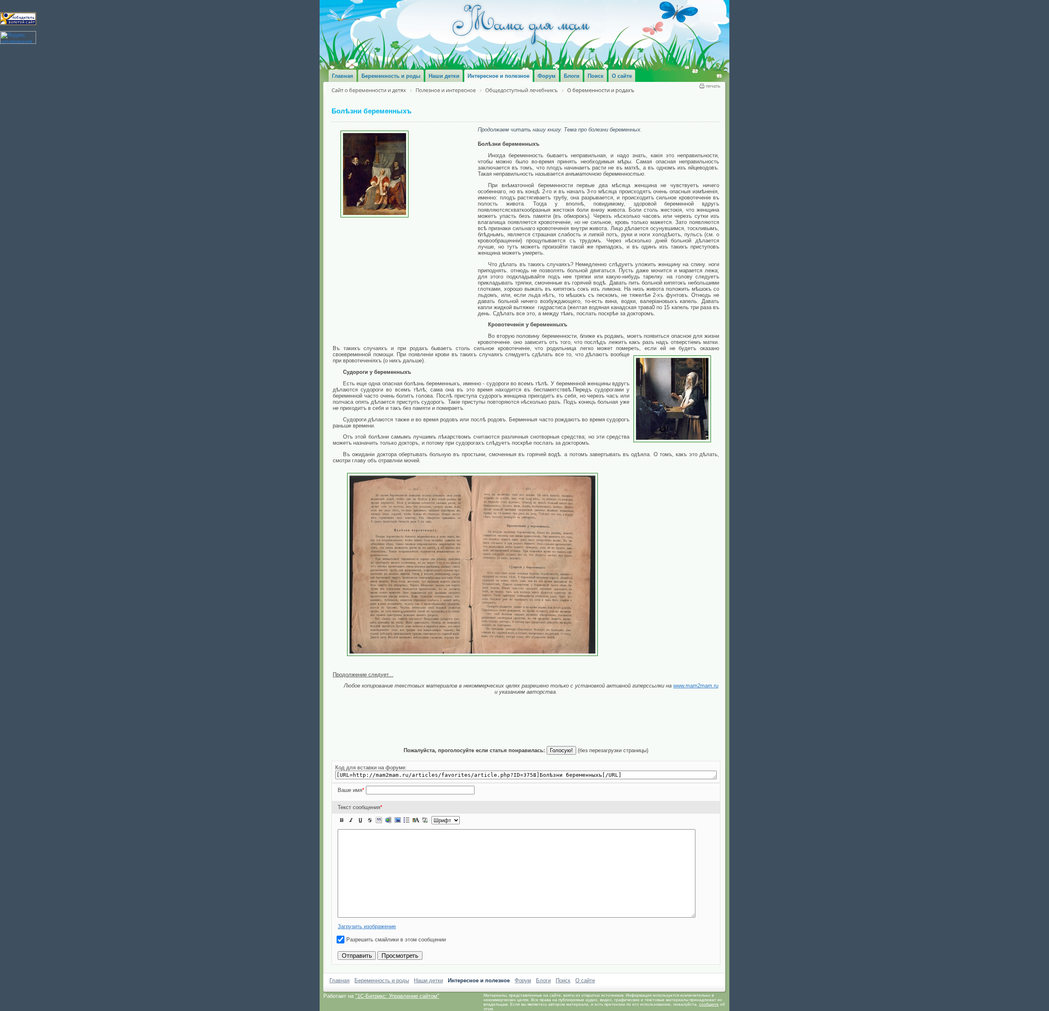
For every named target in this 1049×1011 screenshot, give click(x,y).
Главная (339, 980)
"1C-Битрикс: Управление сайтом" (397, 996)
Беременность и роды (381, 980)
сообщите (709, 1004)
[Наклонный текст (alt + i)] (351, 820)
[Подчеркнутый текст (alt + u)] (360, 820)
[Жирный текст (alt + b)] (342, 820)
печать (713, 86)
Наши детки (428, 980)
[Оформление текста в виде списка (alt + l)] (406, 820)
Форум (523, 980)
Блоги (543, 980)
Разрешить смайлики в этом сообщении (396, 939)
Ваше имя (351, 790)
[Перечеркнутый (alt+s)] (370, 820)
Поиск (563, 980)
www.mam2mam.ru (695, 686)
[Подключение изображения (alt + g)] (397, 820)
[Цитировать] (379, 820)
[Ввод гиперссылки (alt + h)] (388, 820)
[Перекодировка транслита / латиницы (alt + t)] (425, 820)
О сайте (585, 980)
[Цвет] (416, 820)
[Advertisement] (405, 279)
